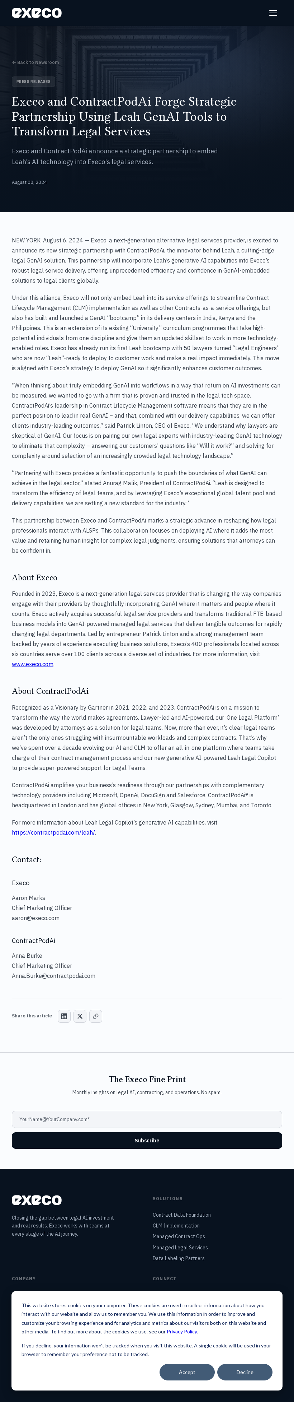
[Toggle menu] (274, 13)
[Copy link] (95, 1016)
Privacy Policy (182, 1331)
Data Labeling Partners (179, 1258)
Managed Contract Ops (179, 1236)
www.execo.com (32, 664)
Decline (245, 1372)
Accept (187, 1372)
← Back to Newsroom (35, 62)
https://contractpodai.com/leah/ (53, 832)
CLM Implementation (176, 1225)
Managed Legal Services (180, 1247)
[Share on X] (80, 1016)
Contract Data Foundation (182, 1215)
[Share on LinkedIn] (64, 1016)
